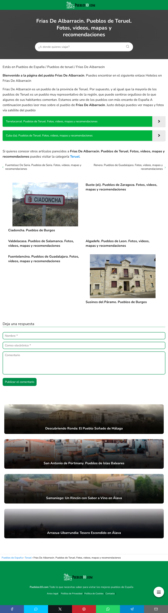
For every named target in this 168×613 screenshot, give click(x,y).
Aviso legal (52, 593)
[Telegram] (132, 609)
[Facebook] (12, 609)
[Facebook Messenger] (36, 609)
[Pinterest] (84, 609)
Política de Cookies (94, 593)
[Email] (156, 609)
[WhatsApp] (108, 609)
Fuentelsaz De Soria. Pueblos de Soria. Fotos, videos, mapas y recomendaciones (43, 167)
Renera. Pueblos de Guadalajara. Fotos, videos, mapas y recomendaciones (128, 167)
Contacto (110, 593)
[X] (60, 609)
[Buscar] (126, 45)
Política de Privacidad (71, 593)
